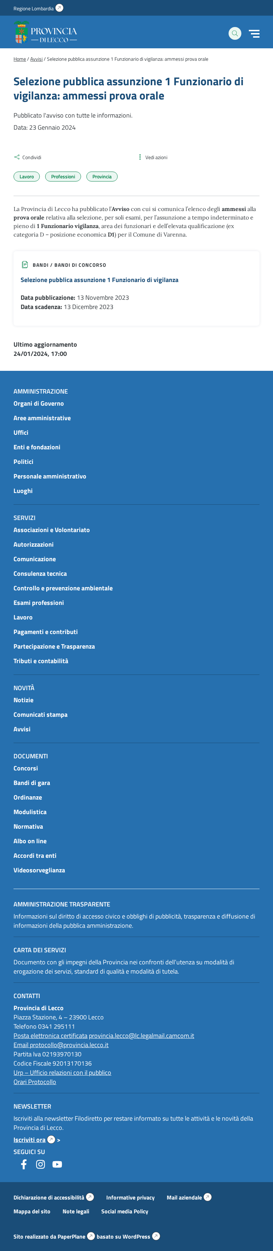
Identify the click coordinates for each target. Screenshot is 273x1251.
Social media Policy (124, 1211)
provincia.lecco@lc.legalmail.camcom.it (141, 1035)
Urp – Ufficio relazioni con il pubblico (62, 1072)
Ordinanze (28, 797)
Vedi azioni (156, 157)
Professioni (63, 176)
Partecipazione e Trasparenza (54, 646)
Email (22, 1045)
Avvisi (22, 729)
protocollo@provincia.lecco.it (69, 1045)
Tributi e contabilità (41, 661)
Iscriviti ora (34, 1139)
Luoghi (23, 490)
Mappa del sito (32, 1211)
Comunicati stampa (41, 714)
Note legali (76, 1211)
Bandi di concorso (80, 265)
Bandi (41, 265)
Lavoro (27, 176)
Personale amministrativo (50, 476)
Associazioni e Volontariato (52, 530)
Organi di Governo (39, 403)
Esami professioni (39, 602)
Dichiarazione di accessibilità (54, 1197)
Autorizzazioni (34, 544)
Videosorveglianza (39, 870)
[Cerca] (235, 33)
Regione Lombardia (39, 8)
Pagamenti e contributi (46, 632)
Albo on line (30, 841)
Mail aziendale (189, 1197)
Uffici (21, 432)
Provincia (102, 176)
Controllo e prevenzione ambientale (63, 588)
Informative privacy (130, 1197)
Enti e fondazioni (37, 447)
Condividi (31, 157)
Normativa (28, 826)
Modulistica (30, 812)
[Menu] (254, 34)
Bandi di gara (32, 782)
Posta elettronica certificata (50, 1035)
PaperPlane (76, 1236)
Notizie (23, 700)
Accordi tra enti (35, 855)
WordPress (141, 1236)
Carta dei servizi (40, 950)
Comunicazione (35, 559)
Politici (23, 461)
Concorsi (26, 768)
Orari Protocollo (35, 1082)
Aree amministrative (42, 418)
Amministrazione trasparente (62, 904)
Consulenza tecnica (40, 573)
